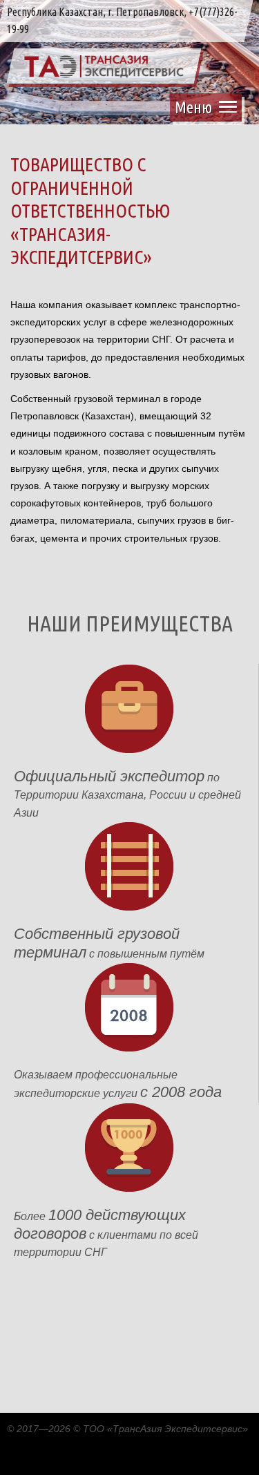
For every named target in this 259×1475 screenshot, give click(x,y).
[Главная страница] (104, 74)
